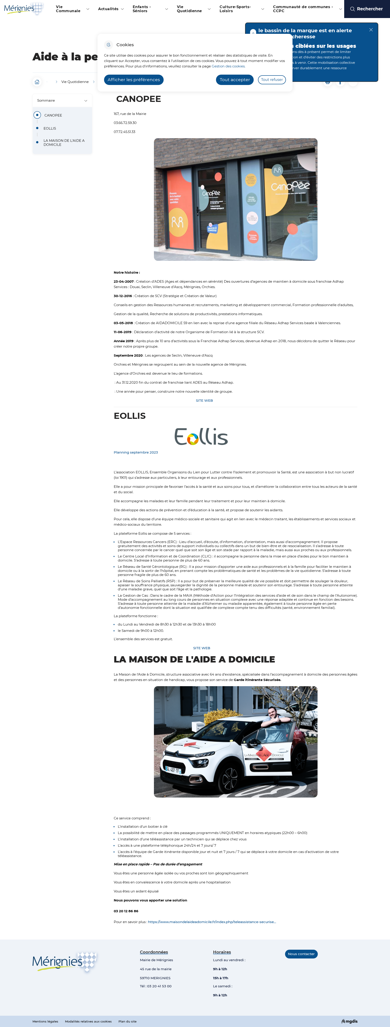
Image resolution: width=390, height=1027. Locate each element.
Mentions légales (45, 1021)
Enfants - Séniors (142, 9)
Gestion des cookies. (228, 66)
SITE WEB (204, 400)
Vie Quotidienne (189, 9)
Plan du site (127, 1021)
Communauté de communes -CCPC (303, 9)
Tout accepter (235, 79)
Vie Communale (68, 9)
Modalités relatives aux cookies (88, 1021)
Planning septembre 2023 (136, 452)
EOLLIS (50, 128)
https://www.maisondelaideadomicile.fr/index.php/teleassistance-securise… (212, 922)
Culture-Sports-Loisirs (235, 9)
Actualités (108, 9)
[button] (327, 81)
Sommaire (46, 100)
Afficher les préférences (134, 79)
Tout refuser (272, 80)
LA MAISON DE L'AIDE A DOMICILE (64, 143)
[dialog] (195, 63)
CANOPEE (55, 115)
